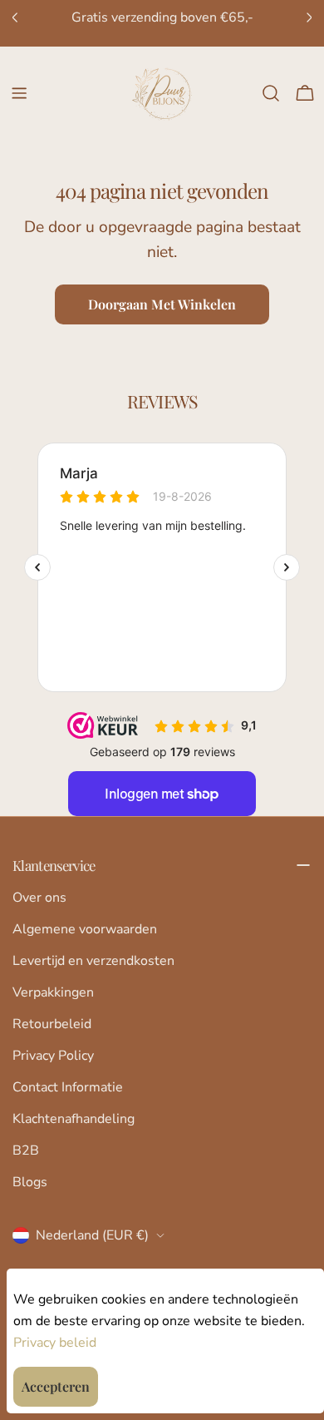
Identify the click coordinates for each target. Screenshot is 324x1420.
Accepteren (56, 1386)
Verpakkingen (53, 992)
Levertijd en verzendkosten (93, 961)
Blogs (29, 1182)
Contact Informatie (67, 1087)
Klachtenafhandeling (73, 1119)
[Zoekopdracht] (270, 93)
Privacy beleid (54, 1342)
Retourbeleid (51, 1024)
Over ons (39, 897)
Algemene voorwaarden (84, 929)
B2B (25, 1150)
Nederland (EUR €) (92, 1235)
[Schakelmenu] (19, 93)
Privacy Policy (53, 1055)
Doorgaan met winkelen (162, 304)
